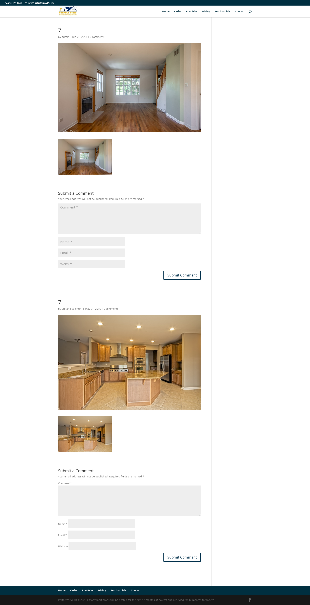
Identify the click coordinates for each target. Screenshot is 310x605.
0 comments (97, 37)
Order (177, 11)
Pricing (206, 11)
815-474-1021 (15, 2)
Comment (65, 483)
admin (65, 37)
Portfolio (191, 11)
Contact (240, 11)
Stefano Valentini (72, 308)
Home (166, 11)
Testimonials (222, 11)
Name (62, 524)
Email (62, 535)
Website (63, 546)
